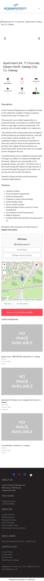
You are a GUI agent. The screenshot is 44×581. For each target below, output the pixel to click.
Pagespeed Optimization (17, 579)
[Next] (38, 38)
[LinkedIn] (24, 474)
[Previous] (5, 38)
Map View (8, 304)
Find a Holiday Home (10, 525)
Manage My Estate (9, 520)
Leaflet (20, 300)
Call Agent (23, 250)
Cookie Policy (7, 552)
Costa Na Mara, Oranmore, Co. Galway (15, 446)
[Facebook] (14, 474)
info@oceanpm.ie (23, 244)
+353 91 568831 (8, 504)
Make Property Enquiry (23, 255)
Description (6, 104)
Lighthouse (31, 579)
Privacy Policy (7, 554)
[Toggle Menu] (39, 9)
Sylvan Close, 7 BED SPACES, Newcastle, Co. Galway (20, 357)
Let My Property (8, 514)
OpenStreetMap (30, 300)
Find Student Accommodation (13, 528)
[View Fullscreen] (4, 272)
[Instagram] (19, 474)
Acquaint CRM (21, 566)
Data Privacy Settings (10, 560)
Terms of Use (7, 557)
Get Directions (22, 304)
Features (5, 185)
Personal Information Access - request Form (19, 541)
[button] (22, 278)
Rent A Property (8, 522)
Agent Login (14, 569)
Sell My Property (8, 517)
